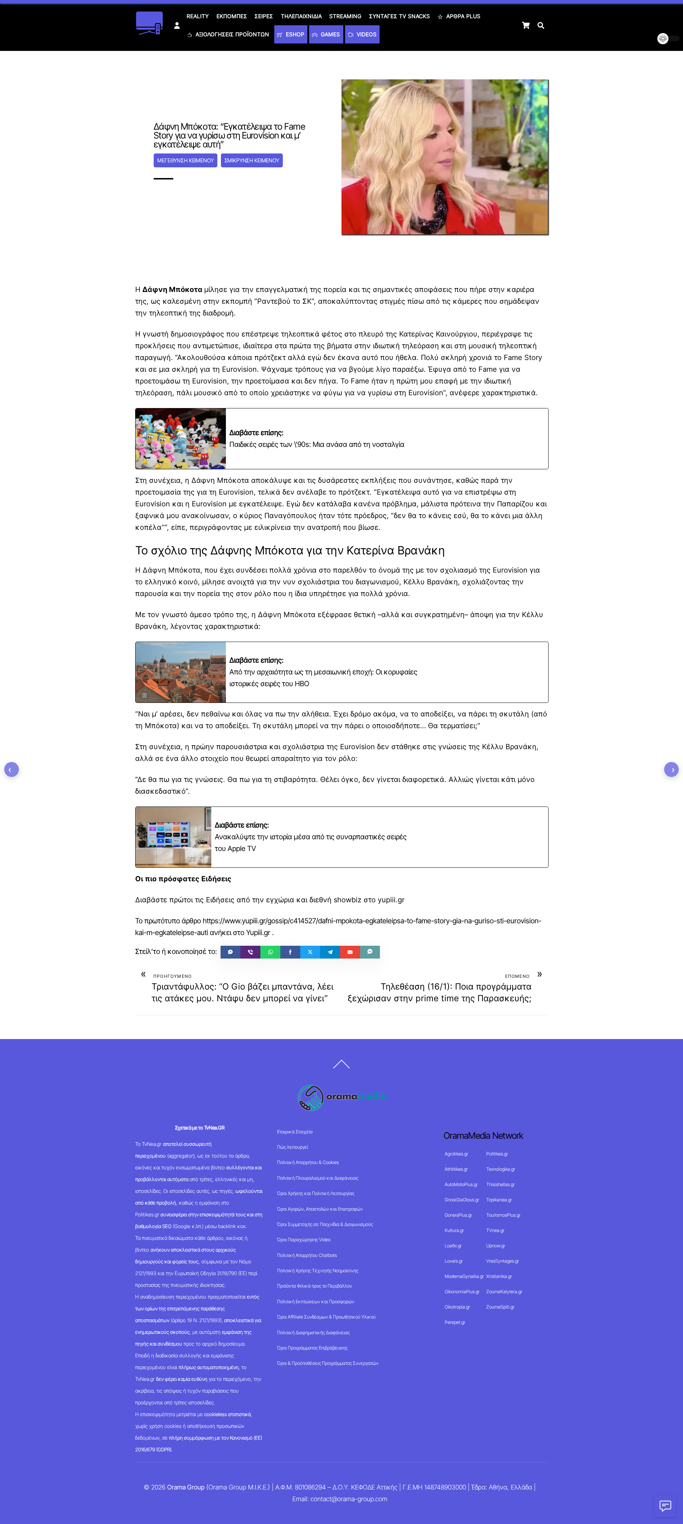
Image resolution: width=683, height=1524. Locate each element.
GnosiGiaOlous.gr (462, 1199)
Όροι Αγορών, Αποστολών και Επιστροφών (320, 1209)
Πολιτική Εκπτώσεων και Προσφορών (315, 1301)
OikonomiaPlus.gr (462, 1291)
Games (329, 34)
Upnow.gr (495, 1245)
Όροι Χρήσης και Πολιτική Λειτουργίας (315, 1193)
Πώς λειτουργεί (292, 1147)
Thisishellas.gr (500, 1184)
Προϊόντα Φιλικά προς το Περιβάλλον (314, 1286)
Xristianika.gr (499, 1276)
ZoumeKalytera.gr (504, 1291)
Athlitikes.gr (456, 1169)
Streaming (345, 16)
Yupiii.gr (258, 932)
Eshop (294, 34)
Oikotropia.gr (457, 1307)
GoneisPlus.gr (458, 1215)
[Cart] (526, 25)
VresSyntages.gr (502, 1261)
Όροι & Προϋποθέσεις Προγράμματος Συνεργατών (327, 1363)
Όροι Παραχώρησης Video (303, 1239)
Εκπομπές (232, 16)
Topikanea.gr (499, 1199)
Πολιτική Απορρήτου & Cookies (308, 1162)
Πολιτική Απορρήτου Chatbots (307, 1255)
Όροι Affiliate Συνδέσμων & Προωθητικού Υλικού (326, 1317)
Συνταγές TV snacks (399, 16)
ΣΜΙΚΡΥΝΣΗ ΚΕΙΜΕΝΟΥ (251, 160)
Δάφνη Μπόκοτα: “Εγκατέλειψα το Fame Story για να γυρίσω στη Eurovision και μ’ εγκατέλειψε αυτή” (229, 135)
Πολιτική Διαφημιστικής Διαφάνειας (313, 1332)
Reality (198, 16)
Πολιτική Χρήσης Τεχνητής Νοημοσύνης (317, 1270)
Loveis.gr (454, 1261)
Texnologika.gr (500, 1169)
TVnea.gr (495, 1230)
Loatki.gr (453, 1245)
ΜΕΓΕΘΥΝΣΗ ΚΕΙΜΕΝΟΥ (185, 160)
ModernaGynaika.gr (464, 1276)
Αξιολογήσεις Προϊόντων (231, 34)
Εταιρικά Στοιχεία (295, 1131)
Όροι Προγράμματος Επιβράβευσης (312, 1348)
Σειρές (264, 16)
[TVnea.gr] (149, 33)
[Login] (177, 25)
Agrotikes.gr (456, 1154)
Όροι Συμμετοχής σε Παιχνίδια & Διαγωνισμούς (325, 1224)
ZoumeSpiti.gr (500, 1307)
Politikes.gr (497, 1154)
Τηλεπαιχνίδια (301, 16)
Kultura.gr (454, 1230)
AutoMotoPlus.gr (461, 1184)
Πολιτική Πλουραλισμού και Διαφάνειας (317, 1178)
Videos (366, 34)
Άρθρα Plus (463, 16)
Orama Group (186, 1487)
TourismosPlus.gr (503, 1215)
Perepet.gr (455, 1322)
